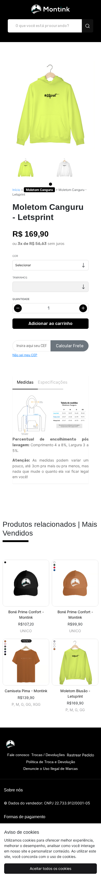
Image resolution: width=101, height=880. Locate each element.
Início (16, 190)
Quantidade (21, 299)
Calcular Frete (69, 345)
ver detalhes (25, 583)
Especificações (50, 382)
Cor (15, 255)
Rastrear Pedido (80, 755)
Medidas (25, 382)
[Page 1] (50, 184)
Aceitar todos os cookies (50, 868)
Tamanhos (19, 277)
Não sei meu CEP (24, 355)
